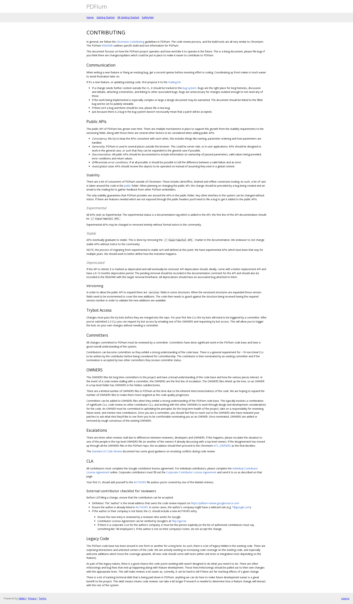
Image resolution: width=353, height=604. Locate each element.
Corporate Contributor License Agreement (191, 472)
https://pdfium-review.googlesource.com (215, 503)
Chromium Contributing (130, 41)
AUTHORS (140, 482)
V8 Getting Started (128, 17)
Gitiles (22, 598)
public (127, 185)
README (107, 45)
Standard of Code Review (107, 451)
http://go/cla (179, 521)
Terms (42, 598)
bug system (189, 88)
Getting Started (106, 17)
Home (90, 17)
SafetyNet (148, 17)
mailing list (174, 82)
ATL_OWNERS (222, 445)
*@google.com (241, 507)
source (345, 598)
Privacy (32, 598)
